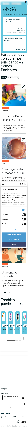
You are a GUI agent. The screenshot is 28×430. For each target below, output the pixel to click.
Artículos (16, 77)
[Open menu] (3, 2)
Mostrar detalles (19, 229)
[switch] (24, 214)
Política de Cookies (14, 417)
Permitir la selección (14, 239)
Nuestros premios (5, 393)
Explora (3, 389)
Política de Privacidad (3, 417)
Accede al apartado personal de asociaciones (11, 397)
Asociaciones (4, 390)
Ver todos (4, 77)
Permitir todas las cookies (14, 234)
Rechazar (14, 244)
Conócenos (4, 388)
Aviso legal (23, 417)
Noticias (10, 77)
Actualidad (3, 392)
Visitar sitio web (19, 49)
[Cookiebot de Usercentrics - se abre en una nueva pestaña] (20, 184)
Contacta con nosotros (17, 408)
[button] (25, 338)
